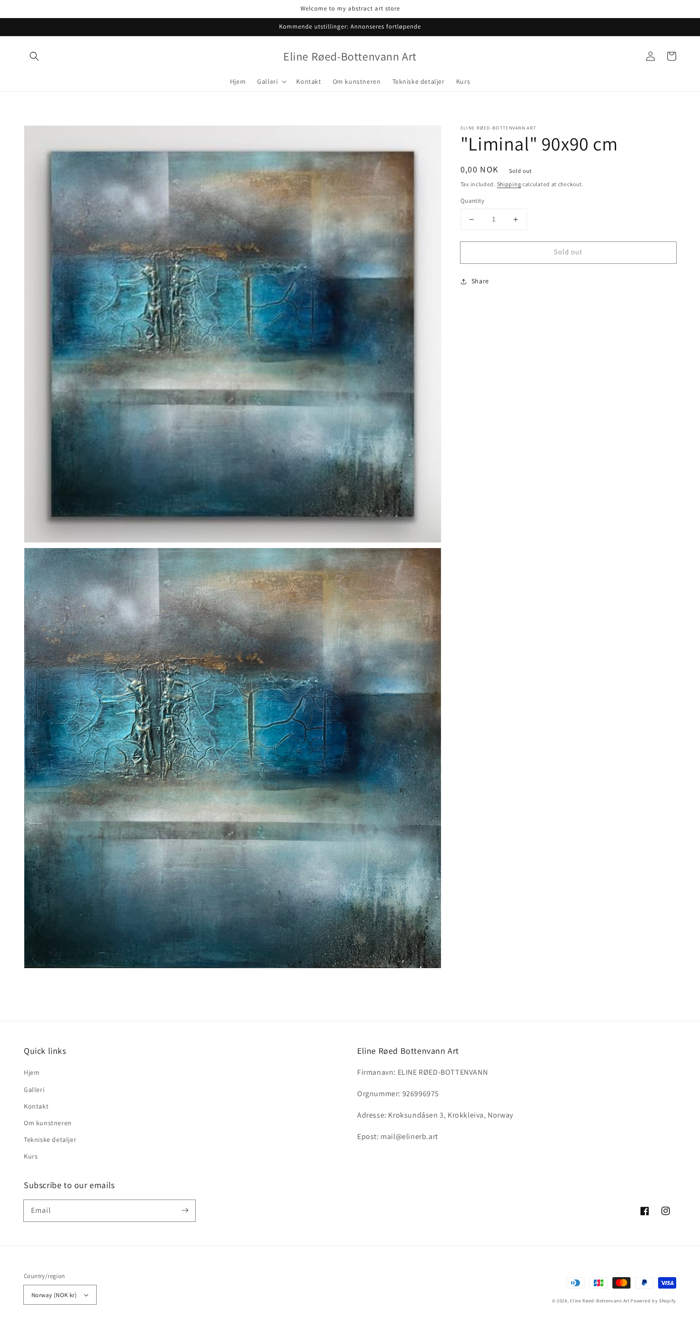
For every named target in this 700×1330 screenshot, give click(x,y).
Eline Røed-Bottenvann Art (600, 1301)
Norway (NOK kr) (54, 1295)
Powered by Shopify (653, 1301)
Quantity (472, 201)
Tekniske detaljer (50, 1139)
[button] (34, 56)
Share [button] (480, 281)
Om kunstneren (48, 1123)
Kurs (31, 1156)
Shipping (509, 184)
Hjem (32, 1072)
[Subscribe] (184, 1210)
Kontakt (36, 1106)
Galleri (34, 1089)
